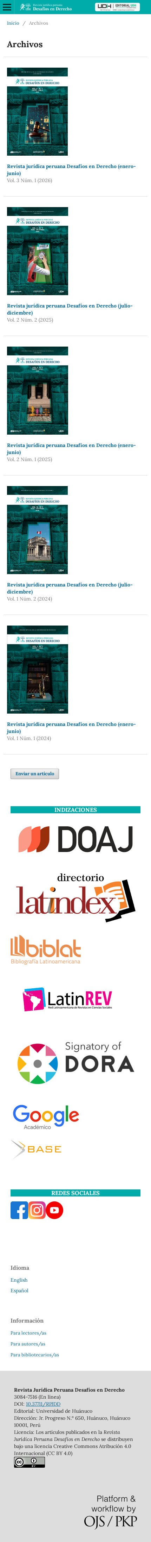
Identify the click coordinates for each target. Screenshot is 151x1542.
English (19, 1280)
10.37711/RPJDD (43, 1404)
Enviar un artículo (34, 774)
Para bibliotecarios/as (35, 1355)
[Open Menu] (7, 7)
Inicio (13, 23)
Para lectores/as (28, 1333)
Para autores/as (28, 1344)
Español (19, 1290)
